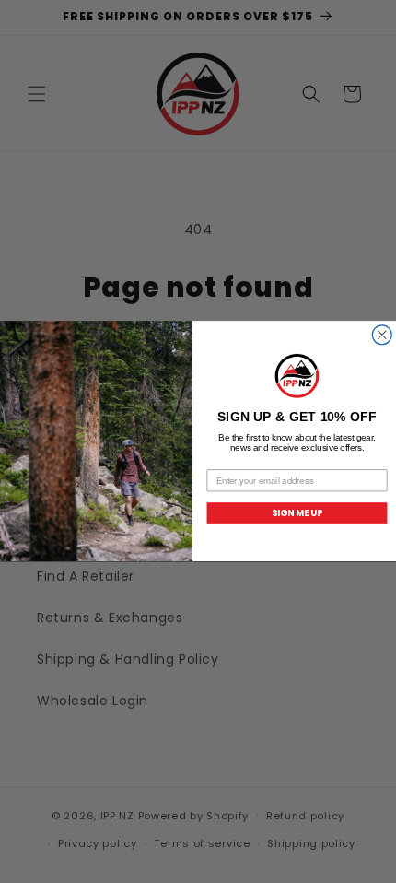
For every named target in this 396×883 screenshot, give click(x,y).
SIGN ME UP (297, 512)
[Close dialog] (381, 335)
